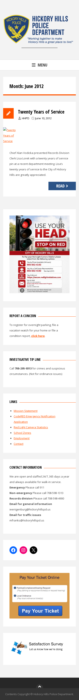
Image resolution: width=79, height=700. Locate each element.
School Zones (22, 433)
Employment (21, 438)
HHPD (25, 118)
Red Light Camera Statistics (31, 427)
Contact (18, 444)
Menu (42, 65)
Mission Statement (25, 411)
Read (60, 186)
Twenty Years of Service (41, 111)
